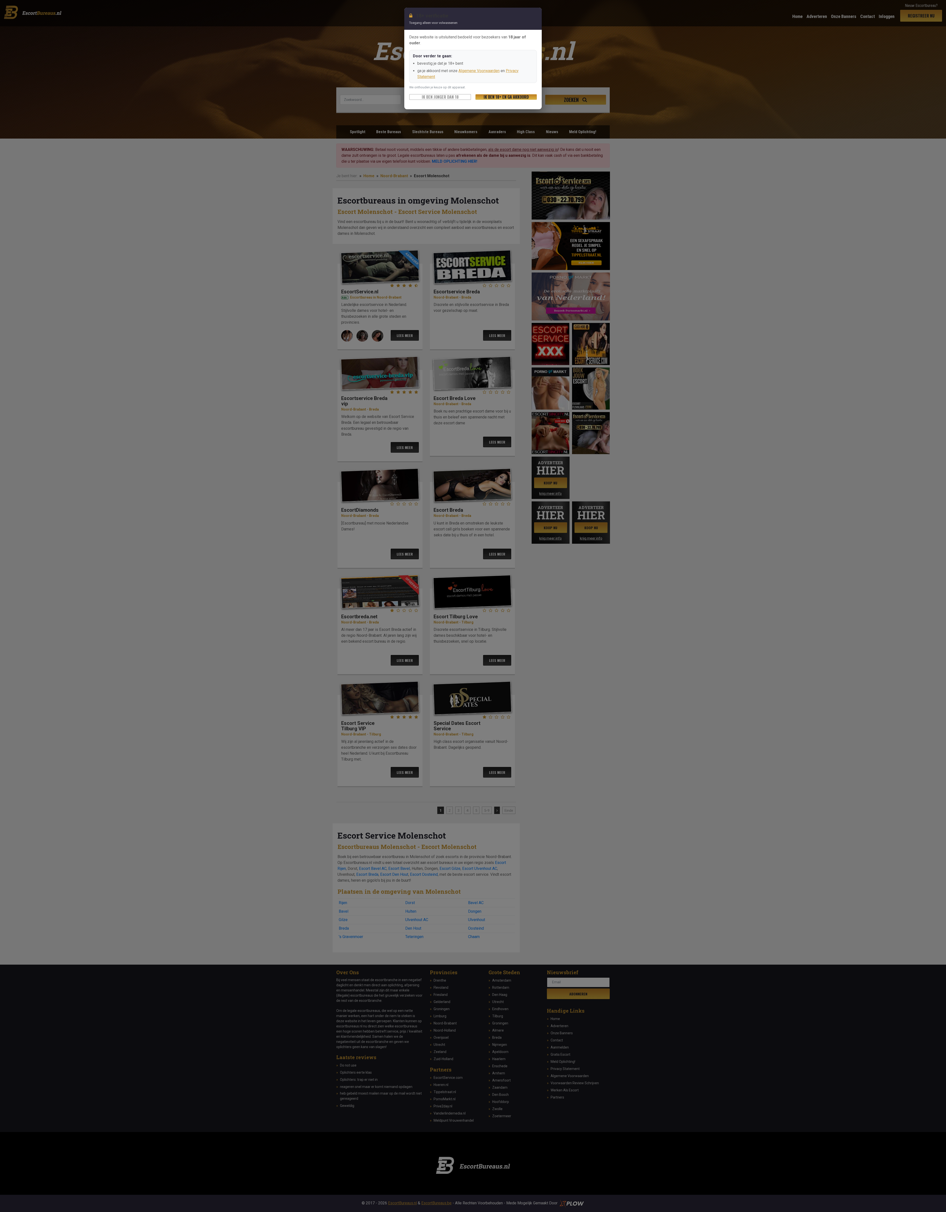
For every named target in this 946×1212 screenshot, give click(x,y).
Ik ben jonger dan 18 (440, 97)
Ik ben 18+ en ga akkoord (506, 97)
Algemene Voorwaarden (479, 70)
